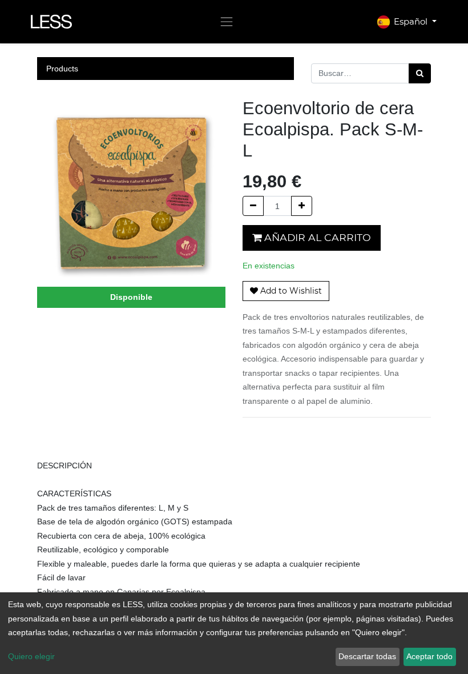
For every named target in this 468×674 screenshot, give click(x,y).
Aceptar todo (429, 656)
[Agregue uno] (301, 206)
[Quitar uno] (253, 206)
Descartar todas (367, 656)
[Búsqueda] (420, 73)
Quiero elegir (31, 656)
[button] (286, 291)
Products (62, 68)
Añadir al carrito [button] (316, 237)
